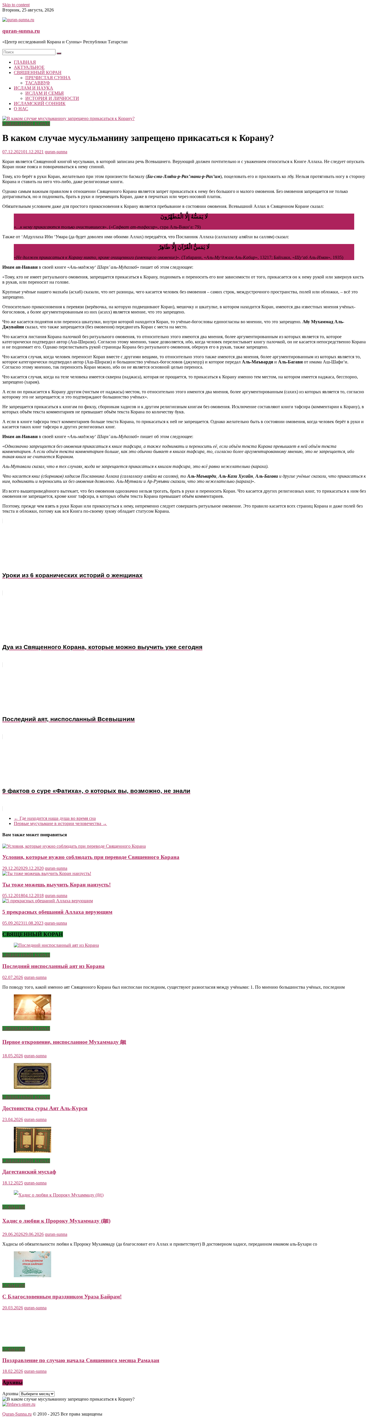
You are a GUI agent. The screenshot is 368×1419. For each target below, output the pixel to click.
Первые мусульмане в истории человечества (60, 823)
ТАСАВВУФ (37, 82)
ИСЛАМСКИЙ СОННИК (40, 103)
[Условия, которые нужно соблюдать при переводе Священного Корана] (74, 846)
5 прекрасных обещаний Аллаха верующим (57, 912)
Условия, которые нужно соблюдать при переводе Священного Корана (90, 857)
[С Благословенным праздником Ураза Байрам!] (32, 1275)
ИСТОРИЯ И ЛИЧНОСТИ (52, 98)
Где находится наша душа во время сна (55, 818)
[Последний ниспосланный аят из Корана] (56, 945)
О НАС (21, 108)
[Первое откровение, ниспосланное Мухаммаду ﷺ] (32, 1018)
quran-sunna (56, 151)
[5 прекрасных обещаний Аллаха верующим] (47, 900)
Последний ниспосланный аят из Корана (53, 966)
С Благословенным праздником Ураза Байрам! (62, 1297)
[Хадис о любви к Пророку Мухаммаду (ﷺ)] (58, 1194)
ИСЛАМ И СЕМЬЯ (44, 93)
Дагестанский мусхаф (29, 1172)
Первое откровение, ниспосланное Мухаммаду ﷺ (64, 1042)
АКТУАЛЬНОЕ (29, 67)
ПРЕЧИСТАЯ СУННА (48, 77)
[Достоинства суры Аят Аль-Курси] (32, 1087)
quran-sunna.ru (21, 31)
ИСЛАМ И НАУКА (33, 88)
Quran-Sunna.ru (17, 1414)
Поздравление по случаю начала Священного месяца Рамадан (80, 1360)
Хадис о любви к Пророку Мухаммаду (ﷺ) (56, 1221)
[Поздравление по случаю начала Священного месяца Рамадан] (32, 1339)
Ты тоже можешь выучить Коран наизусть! (56, 885)
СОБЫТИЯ (13, 1207)
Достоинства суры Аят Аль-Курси (44, 1108)
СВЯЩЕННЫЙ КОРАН (38, 72)
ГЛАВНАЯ (25, 62)
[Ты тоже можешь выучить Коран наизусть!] (46, 873)
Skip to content (16, 4)
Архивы (10, 1393)
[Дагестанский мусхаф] (32, 1151)
